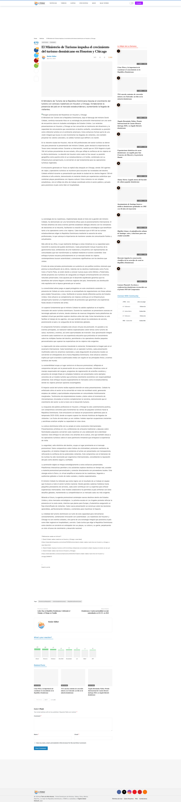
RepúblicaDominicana (74, 601)
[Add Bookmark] (36, 79)
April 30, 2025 (51, 58)
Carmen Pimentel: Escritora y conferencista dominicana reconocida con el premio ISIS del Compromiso (132, 287)
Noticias (45, 42)
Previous (39, 699)
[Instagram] (129, 792)
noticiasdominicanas (59, 601)
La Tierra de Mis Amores (46, 796)
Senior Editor (51, 56)
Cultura (37, 685)
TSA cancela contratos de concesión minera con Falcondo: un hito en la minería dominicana (72, 691)
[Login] (145, 3)
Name (36, 734)
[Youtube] (134, 792)
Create (139, 3)
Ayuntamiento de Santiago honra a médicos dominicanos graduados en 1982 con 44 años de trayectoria (131, 206)
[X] (124, 792)
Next (46, 699)
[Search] (126, 3)
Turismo (52, 42)
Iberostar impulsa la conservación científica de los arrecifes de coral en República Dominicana (130, 260)
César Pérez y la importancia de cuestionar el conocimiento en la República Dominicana (44, 691)
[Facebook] (119, 792)
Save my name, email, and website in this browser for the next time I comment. (61, 743)
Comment (38, 716)
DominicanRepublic (45, 601)
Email (77, 734)
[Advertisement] (90, 22)
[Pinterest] (140, 792)
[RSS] (145, 792)
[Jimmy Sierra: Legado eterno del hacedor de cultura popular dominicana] (132, 169)
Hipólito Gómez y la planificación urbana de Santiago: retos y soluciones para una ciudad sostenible (132, 233)
